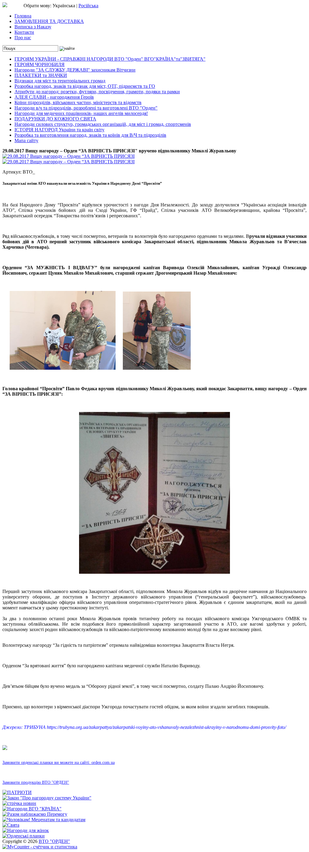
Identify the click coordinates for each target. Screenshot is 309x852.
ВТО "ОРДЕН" (54, 841)
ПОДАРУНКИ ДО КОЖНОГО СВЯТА (55, 118)
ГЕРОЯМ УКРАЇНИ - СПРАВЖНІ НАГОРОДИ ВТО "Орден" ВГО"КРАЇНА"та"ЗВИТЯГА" (109, 59)
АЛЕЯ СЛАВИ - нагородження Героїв (54, 97)
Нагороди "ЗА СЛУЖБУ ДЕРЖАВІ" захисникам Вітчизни (74, 69)
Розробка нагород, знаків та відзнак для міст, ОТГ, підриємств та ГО (84, 86)
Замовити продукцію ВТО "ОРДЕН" (35, 782)
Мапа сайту (26, 140)
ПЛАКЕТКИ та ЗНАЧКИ (40, 75)
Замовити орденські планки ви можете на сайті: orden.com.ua (58, 762)
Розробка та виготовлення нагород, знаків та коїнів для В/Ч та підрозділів (90, 135)
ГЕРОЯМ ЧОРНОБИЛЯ (39, 64)
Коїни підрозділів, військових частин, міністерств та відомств (78, 102)
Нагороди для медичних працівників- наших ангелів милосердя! (81, 113)
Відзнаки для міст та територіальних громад (59, 80)
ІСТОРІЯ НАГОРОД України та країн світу (59, 129)
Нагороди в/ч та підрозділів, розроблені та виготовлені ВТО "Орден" (86, 107)
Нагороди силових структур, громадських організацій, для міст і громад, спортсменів (102, 124)
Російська (88, 5)
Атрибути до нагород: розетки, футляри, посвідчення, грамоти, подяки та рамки (97, 91)
